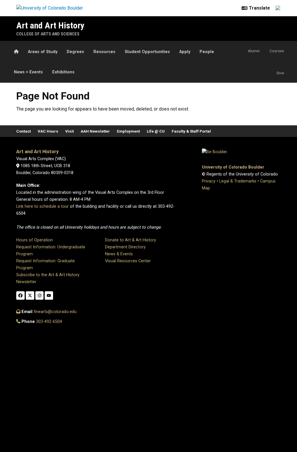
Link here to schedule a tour (42, 206)
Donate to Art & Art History (130, 240)
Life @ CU (156, 131)
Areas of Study (42, 51)
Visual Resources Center (128, 260)
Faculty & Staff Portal (191, 131)
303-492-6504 (49, 321)
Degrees (75, 51)
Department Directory (125, 247)
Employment (128, 131)
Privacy (208, 181)
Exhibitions (63, 72)
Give (280, 72)
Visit (69, 131)
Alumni (254, 50)
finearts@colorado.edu (55, 311)
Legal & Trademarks (237, 181)
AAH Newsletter (95, 131)
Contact (23, 131)
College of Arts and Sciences (47, 34)
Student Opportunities (147, 51)
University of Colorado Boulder (233, 167)
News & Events (119, 254)
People (207, 51)
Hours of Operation (34, 240)
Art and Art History (50, 25)
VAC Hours (48, 131)
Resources (104, 51)
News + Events (28, 72)
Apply (184, 51)
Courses (276, 50)
